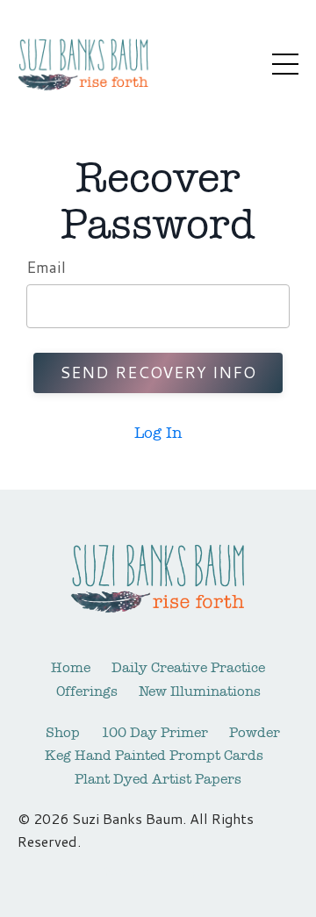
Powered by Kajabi (158, 871)
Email (46, 266)
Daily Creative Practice (188, 667)
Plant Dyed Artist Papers (158, 778)
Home (70, 667)
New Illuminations (200, 691)
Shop (63, 732)
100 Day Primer (154, 732)
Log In (158, 432)
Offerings (87, 691)
